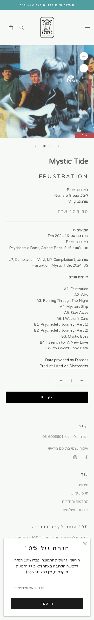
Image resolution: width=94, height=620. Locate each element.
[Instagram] (75, 457)
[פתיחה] (11, 27)
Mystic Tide (68, 161)
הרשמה (47, 604)
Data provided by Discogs (66, 360)
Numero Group (66, 195)
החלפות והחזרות (75, 501)
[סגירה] (85, 544)
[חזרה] (35, 146)
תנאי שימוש (79, 493)
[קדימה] (58, 146)
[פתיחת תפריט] (87, 28)
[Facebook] (86, 457)
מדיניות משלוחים (75, 510)
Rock (71, 190)
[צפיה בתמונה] (44, 146)
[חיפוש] (22, 27)
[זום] (84, 56)
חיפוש (83, 485)
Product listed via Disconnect (64, 366)
